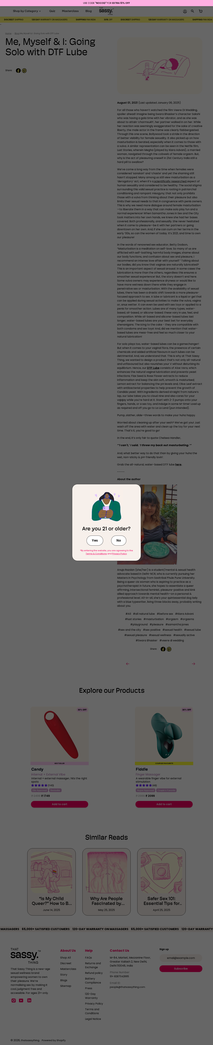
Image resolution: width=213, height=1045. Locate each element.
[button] (95, 541)
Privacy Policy (119, 553)
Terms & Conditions (96, 553)
